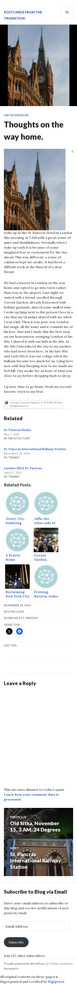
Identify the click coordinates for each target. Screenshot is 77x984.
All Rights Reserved (19, 406)
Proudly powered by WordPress (24, 963)
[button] (35, 189)
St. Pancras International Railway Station (35, 449)
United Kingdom (16, 115)
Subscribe (16, 942)
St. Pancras (29, 618)
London (12, 618)
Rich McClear (14, 611)
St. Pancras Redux (17, 430)
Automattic (11, 968)
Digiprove (56, 982)
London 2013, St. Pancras (23, 468)
